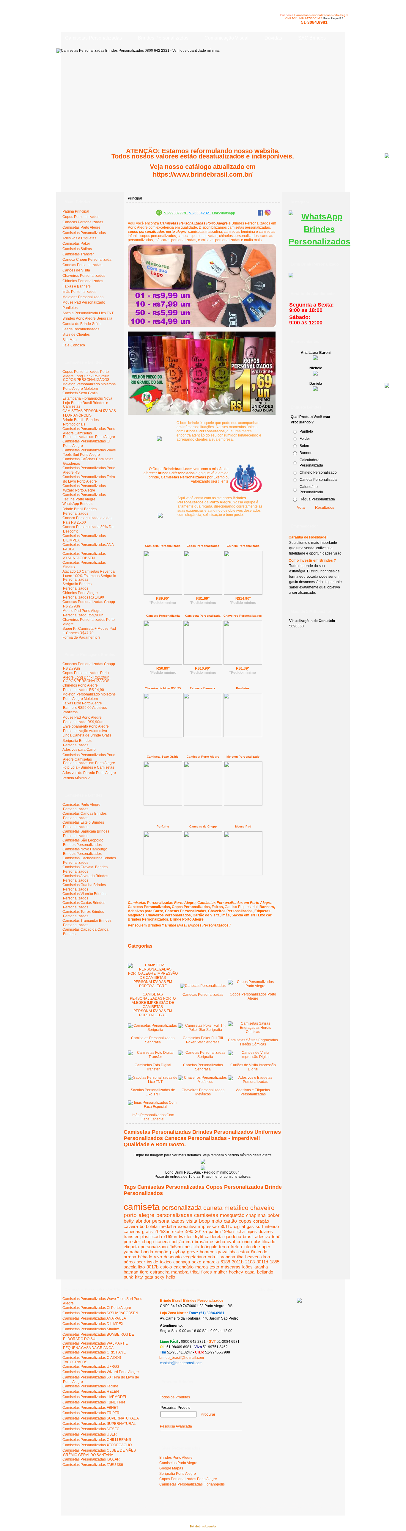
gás (250, 1226)
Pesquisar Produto (175, 1408)
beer (140, 1261)
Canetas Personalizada (163, 615)
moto (217, 1221)
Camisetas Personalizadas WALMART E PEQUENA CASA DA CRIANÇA (95, 1345)
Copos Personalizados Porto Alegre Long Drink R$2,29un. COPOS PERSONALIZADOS (86, 376)
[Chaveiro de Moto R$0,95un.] (163, 736)
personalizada (181, 1207)
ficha (240, 1231)
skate (177, 1231)
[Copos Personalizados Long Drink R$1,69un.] (203, 593)
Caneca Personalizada (318, 480)
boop (204, 1221)
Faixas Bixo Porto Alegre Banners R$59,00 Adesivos (84, 705)
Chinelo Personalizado (243, 545)
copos (245, 1221)
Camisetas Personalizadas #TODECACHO (97, 1445)
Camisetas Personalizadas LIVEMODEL (94, 1397)
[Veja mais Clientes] (299, 1301)
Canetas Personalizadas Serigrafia (203, 1067)
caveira (131, 1226)
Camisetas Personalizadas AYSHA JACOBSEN (84, 556)
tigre (144, 1271)
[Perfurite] (163, 874)
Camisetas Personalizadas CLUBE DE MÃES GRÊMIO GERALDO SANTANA (99, 1452)
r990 (189, 1231)
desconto (173, 1256)
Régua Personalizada (317, 499)
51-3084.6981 (314, 22)
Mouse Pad (243, 826)
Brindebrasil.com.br (203, 1526)
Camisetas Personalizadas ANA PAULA (94, 1318)
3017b (152, 1266)
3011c (226, 1226)
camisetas (206, 1215)
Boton (304, 446)
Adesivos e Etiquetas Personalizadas (253, 1092)
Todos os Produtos (175, 1397)
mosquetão (232, 1215)
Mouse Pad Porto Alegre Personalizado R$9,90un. (83, 613)
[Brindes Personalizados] (159, 440)
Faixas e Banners (202, 688)
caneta (213, 1207)
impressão (208, 1226)
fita (196, 1246)
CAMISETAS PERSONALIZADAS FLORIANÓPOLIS (89, 413)
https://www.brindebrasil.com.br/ (203, 174)
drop (265, 1256)
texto (214, 1266)
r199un (227, 1231)
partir (213, 1231)
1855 (274, 1261)
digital (239, 1226)
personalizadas (174, 1215)
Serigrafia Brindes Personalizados (77, 586)
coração (261, 1221)
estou (243, 1251)
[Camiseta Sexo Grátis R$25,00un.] (163, 804)
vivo (158, 1256)
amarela (211, 1261)
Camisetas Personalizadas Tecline (90, 1386)
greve (192, 1251)
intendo (272, 1226)
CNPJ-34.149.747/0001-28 (303, 18)
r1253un (162, 1231)
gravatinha (226, 1251)
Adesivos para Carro (79, 750)
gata (149, 1276)
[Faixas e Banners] (202, 736)
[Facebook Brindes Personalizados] (261, 214)
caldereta (214, 1236)
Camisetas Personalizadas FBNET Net (93, 1402)
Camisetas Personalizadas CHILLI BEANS (96, 1440)
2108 (250, 1261)
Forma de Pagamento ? (81, 637)
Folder (305, 438)
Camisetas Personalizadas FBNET (90, 1408)
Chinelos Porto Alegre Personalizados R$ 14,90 (83, 595)
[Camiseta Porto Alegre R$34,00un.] (203, 804)
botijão (177, 1241)
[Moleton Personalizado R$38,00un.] (243, 804)
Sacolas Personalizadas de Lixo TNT (153, 1092)
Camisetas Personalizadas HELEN (90, 1391)
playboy (177, 1251)
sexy (159, 1276)
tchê (276, 1236)
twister (185, 1236)
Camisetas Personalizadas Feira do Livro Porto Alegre (88, 479)
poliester (132, 1241)
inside (152, 1261)
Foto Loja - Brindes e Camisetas (88, 767)
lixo (141, 1266)
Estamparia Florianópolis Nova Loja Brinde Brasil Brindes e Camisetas (87, 402)
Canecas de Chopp (203, 826)
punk (128, 1276)
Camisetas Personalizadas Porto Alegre (321, 15)
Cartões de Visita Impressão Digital (253, 1067)
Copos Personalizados (203, 545)
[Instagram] (319, 241)
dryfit (198, 1236)
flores (206, 1271)
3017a (201, 1231)
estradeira (159, 1271)
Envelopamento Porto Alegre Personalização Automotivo (85, 728)
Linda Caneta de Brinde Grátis (86, 735)
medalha (167, 1226)
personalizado (154, 1246)
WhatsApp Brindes (77, 504)
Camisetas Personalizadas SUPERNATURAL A (100, 1418)
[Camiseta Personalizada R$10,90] (202, 663)
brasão (201, 1241)
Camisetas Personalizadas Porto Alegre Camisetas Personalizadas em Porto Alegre (88, 433)
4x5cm (176, 1246)
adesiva (262, 1236)
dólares (266, 1231)
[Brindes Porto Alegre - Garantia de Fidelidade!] (160, 516)
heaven (252, 1256)
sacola (130, 1266)
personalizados (168, 1221)
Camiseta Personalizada (162, 545)
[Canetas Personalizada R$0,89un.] (163, 663)
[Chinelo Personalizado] (243, 593)
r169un (170, 1236)
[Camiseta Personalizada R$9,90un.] (163, 593)
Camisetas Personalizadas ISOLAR (91, 1459)
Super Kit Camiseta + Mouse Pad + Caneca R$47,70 (89, 630)
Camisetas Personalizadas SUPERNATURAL (99, 1424)
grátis (147, 1231)
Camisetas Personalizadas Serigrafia (152, 1040)
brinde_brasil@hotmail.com (181, 1358)
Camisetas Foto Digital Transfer (153, 1067)
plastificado (264, 1241)
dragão (161, 1251)
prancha (227, 1256)
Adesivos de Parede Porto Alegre (89, 773)
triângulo (209, 1246)
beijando (265, 1271)
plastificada (151, 1236)
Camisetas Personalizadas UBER (89, 1434)
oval (231, 1241)
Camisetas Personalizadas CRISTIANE (94, 1352)
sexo (196, 1261)
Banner (305, 453)
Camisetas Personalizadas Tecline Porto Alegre (84, 497)
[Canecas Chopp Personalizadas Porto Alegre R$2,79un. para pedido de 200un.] (203, 1163)
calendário (183, 1266)
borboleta (149, 1226)
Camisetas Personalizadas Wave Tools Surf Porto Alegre (89, 452)
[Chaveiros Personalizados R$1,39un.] (243, 663)
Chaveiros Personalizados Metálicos (203, 1092)
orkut (213, 1256)
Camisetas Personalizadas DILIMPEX (92, 1324)
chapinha (256, 1215)
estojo (166, 1266)
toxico (165, 1261)
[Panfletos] (243, 736)
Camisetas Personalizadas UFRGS (90, 1366)
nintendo (249, 1246)
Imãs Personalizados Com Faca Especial (153, 1117)
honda (147, 1251)
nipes (251, 1231)
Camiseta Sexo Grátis (79, 393)
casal (250, 1271)
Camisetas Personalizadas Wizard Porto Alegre (84, 488)
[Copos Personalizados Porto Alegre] (202, 414)
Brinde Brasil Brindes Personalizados (79, 511)
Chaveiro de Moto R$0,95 (163, 688)
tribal (194, 1271)
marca (201, 1266)
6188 (225, 1261)
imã (189, 1241)
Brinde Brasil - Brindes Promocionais (80, 422)
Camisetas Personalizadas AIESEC (90, 1429)
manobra (179, 1271)
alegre (147, 1215)
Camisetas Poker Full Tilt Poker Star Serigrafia (203, 1040)
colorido (244, 1241)
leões (247, 1266)
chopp (148, 1241)
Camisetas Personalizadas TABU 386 (92, 1465)
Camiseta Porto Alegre (203, 756)
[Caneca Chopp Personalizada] (203, 874)
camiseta (142, 1207)
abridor (143, 1221)
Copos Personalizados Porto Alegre (253, 996)
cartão (230, 1221)
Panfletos (70, 712)
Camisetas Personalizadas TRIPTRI (91, 1413)
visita (191, 1221)
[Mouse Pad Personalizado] (243, 874)
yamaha (131, 1251)
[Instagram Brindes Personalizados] (267, 214)
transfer (131, 1236)
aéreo (129, 1261)
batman (131, 1271)
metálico (236, 1207)
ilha (240, 1256)
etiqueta (131, 1246)
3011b (237, 1261)
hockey (236, 1271)
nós (188, 1246)
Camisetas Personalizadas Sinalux (90, 1329)
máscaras (230, 1266)
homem (207, 1251)
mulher (220, 1271)
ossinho (217, 1241)
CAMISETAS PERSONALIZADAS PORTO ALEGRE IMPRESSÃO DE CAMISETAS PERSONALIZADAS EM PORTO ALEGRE (153, 1004)
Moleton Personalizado (242, 756)
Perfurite (163, 826)
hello (170, 1276)
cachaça (181, 1261)
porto (130, 1215)
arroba (130, 1256)
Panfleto (306, 431)
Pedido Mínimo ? (76, 778)
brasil (248, 1236)
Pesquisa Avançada (176, 1426)
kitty (139, 1276)
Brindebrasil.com (78, 1503)
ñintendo (259, 1251)
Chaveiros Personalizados (243, 615)
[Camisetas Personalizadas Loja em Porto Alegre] (246, 477)
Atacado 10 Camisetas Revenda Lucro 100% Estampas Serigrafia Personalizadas (89, 575)
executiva (187, 1226)
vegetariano (194, 1256)
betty (129, 1221)
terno (224, 1246)
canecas (132, 1231)
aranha (261, 1266)
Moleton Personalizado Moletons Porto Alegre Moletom (89, 386)
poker (273, 1215)
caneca (162, 1241)
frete (235, 1246)
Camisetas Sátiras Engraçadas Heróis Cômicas (253, 1042)
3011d (262, 1261)
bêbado (145, 1256)
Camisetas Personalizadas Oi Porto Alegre (96, 1308)
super (264, 1246)
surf (259, 1226)
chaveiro (262, 1207)
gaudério (232, 1236)
